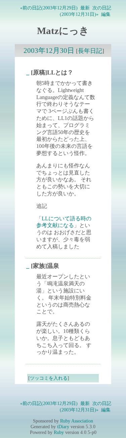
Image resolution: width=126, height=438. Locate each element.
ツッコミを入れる (49, 378)
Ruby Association (76, 421)
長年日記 (90, 51)
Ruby (59, 432)
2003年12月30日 (49, 50)
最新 (85, 7)
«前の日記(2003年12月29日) (49, 7)
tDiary (63, 426)
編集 (106, 14)
